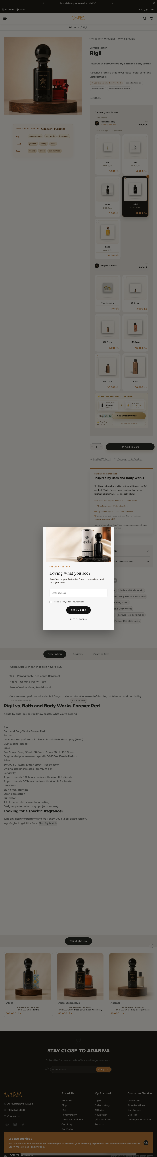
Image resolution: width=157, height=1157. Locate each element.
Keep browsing (78, 619)
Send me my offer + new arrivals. (69, 602)
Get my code (78, 610)
